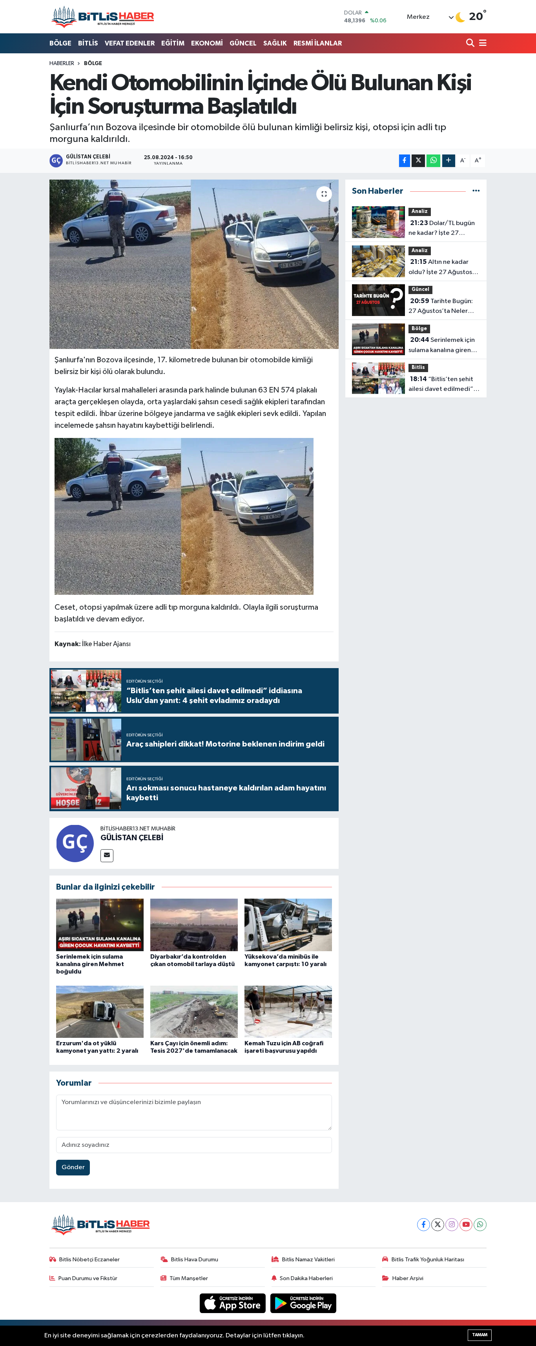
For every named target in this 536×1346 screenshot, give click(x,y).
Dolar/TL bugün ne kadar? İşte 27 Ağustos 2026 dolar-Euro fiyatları (441, 229)
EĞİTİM (172, 43)
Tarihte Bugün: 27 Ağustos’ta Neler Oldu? (440, 307)
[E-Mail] (106, 855)
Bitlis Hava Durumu (194, 1259)
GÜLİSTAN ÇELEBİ (131, 838)
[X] (437, 1224)
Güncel (420, 289)
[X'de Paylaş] (418, 160)
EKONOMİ (207, 43)
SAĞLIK (275, 43)
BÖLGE (60, 43)
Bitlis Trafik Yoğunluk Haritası (428, 1259)
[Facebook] (423, 1224)
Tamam (479, 1335)
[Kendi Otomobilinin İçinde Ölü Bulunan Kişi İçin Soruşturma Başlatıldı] (194, 264)
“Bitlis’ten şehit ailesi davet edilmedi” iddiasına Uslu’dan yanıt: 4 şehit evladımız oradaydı (443, 385)
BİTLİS (88, 43)
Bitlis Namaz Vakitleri (308, 1259)
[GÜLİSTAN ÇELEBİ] (75, 843)
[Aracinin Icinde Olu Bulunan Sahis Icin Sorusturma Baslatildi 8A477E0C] (184, 516)
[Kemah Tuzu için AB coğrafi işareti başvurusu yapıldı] (288, 1011)
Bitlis (418, 367)
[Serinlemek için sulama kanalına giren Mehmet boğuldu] (100, 924)
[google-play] (303, 1303)
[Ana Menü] (481, 43)
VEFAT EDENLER (130, 43)
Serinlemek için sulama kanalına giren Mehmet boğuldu (90, 964)
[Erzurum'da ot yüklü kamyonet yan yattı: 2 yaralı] (100, 1011)
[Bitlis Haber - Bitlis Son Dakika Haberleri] (102, 17)
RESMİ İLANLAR (318, 43)
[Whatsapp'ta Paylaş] (433, 160)
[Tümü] (476, 191)
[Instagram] (451, 1224)
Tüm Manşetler (189, 1278)
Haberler (61, 63)
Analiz (420, 211)
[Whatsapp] (480, 1224)
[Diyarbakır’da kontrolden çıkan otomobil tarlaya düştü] (194, 924)
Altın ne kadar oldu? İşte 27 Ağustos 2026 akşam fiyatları (440, 267)
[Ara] (471, 43)
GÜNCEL (243, 43)
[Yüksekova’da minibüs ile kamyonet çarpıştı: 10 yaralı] (288, 924)
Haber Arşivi (407, 1278)
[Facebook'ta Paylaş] (404, 160)
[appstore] (233, 1303)
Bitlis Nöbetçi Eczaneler (89, 1259)
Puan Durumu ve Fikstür (87, 1278)
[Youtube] (465, 1224)
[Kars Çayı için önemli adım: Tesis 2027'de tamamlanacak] (194, 1011)
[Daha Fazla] (448, 160)
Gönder (73, 1167)
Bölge (93, 63)
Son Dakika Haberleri (306, 1278)
